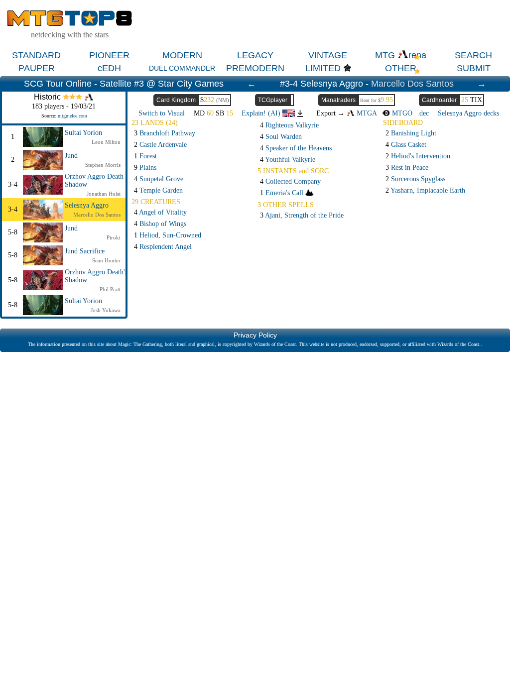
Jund (71, 155)
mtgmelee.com (72, 115)
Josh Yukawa (106, 310)
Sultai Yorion (83, 132)
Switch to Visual (161, 113)
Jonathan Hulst (104, 194)
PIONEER (109, 55)
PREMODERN (255, 68)
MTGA (366, 113)
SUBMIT (474, 68)
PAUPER (36, 68)
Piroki (114, 237)
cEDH (109, 68)
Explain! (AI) (262, 113)
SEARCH (473, 55)
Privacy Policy (255, 335)
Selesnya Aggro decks (468, 113)
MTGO (401, 113)
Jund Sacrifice (85, 251)
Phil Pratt (110, 289)
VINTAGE (327, 55)
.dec (423, 113)
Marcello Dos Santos (412, 84)
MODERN (182, 55)
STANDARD (36, 55)
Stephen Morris (103, 165)
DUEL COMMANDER (182, 68)
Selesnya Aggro (87, 205)
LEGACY (255, 55)
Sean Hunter (106, 260)
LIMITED (323, 68)
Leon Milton (106, 142)
